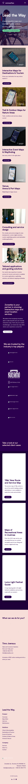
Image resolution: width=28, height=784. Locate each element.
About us (4, 747)
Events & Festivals (7, 734)
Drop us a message (8, 331)
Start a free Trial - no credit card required (11, 30)
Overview (4, 717)
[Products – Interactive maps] (14, 66)
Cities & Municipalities (8, 730)
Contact (4, 749)
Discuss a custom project (8, 283)
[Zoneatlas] (8, 3)
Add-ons (4, 721)
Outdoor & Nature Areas (8, 736)
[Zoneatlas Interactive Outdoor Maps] (14, 105)
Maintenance (5, 723)
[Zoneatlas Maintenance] (14, 180)
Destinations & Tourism (8, 732)
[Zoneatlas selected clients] (14, 477)
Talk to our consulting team (8, 244)
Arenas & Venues (6, 738)
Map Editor (5, 719)
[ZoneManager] (14, 143)
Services (4, 745)
